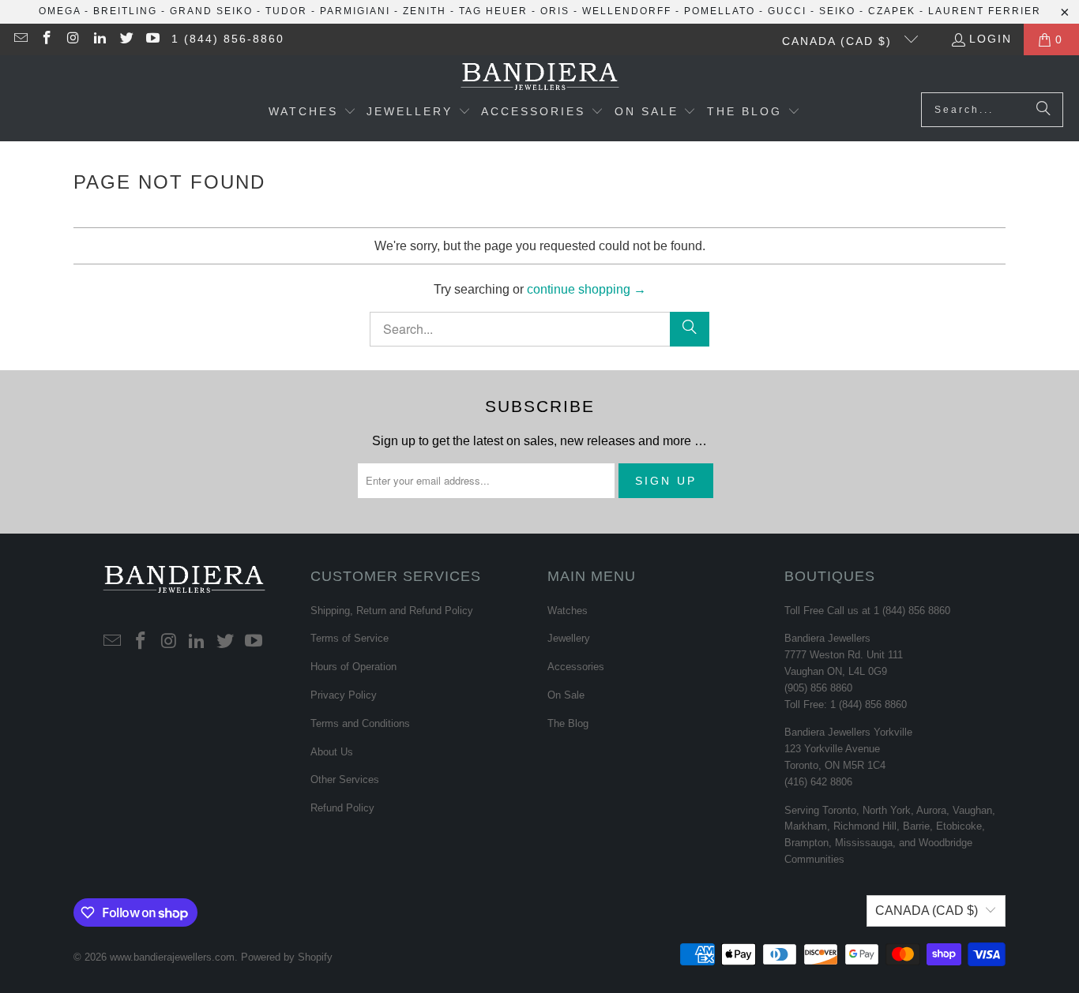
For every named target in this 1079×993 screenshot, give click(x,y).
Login (990, 38)
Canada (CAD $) (839, 41)
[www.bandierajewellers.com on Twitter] (125, 39)
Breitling (125, 11)
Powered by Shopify (287, 957)
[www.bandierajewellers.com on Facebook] (47, 39)
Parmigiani (355, 11)
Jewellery (568, 638)
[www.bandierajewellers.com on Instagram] (73, 39)
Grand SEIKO (211, 11)
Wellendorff (626, 11)
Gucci (787, 11)
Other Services (344, 779)
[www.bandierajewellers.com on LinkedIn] (99, 39)
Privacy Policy (343, 695)
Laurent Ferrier (984, 11)
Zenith (424, 11)
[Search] (1043, 109)
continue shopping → (586, 289)
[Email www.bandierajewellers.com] (20, 39)
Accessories (575, 667)
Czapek (891, 11)
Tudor (286, 11)
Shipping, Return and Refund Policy (391, 610)
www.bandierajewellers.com (172, 957)
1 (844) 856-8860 (227, 38)
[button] (312, 112)
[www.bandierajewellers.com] (540, 77)
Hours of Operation (353, 667)
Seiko (837, 11)
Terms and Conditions (360, 723)
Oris (555, 11)
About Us (331, 752)
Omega (60, 11)
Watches (567, 610)
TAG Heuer (493, 11)
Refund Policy (342, 808)
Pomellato (719, 11)
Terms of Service (349, 638)
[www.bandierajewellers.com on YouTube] (152, 39)
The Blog (567, 723)
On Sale (566, 695)
